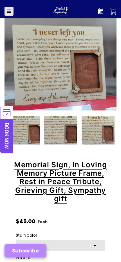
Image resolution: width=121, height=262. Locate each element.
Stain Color (26, 235)
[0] (113, 11)
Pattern (23, 258)
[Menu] (9, 11)
